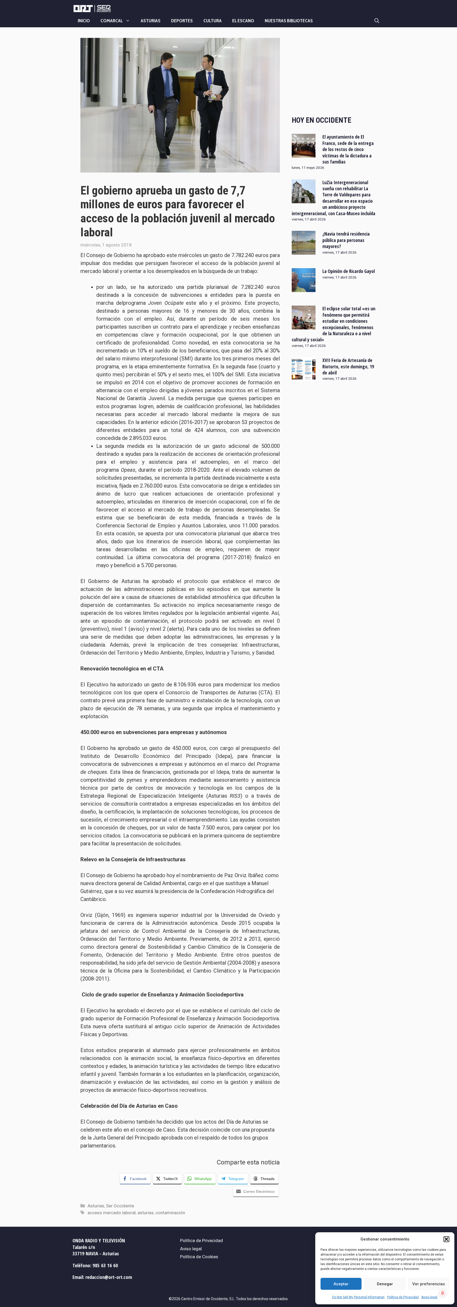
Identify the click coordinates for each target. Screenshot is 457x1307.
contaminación (170, 1212)
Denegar (385, 1284)
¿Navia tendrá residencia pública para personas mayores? (346, 240)
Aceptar (341, 1284)
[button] (446, 1239)
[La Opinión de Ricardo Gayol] (304, 288)
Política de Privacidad (403, 1297)
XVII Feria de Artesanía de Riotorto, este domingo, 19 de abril (348, 366)
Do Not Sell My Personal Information (358, 1297)
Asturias (151, 21)
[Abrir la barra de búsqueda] (377, 20)
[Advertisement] (334, 72)
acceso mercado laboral (112, 1212)
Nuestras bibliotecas (289, 21)
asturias (146, 1212)
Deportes (182, 21)
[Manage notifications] (442, 1293)
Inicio (84, 21)
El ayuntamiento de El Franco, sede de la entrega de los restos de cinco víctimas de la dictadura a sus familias (348, 149)
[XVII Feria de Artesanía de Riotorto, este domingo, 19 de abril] (304, 377)
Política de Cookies (199, 1256)
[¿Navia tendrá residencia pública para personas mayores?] (304, 251)
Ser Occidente (120, 1205)
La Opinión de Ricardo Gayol (348, 271)
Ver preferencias (428, 1284)
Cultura (212, 21)
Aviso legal (429, 1297)
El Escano (243, 21)
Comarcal (111, 21)
